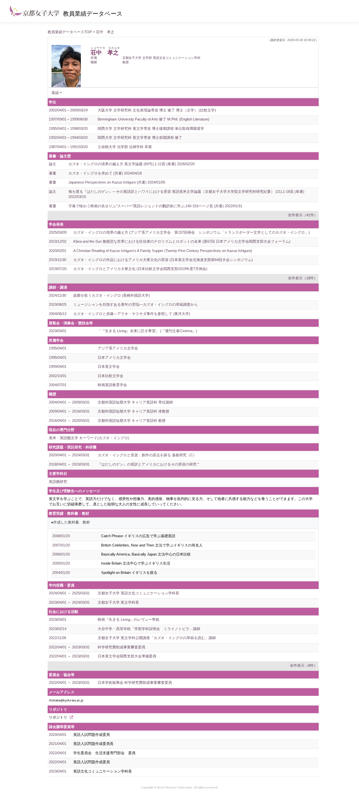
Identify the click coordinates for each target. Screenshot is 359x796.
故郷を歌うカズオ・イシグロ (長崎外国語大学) (111, 295)
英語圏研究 (58, 482)
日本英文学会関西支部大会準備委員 (127, 656)
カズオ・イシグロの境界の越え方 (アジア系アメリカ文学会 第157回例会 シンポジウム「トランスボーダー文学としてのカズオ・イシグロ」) (191, 232)
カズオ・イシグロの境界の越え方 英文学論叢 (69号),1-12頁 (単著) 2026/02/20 (131, 164)
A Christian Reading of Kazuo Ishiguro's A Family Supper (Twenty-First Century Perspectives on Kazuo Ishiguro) (162, 251)
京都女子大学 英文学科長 (118, 602)
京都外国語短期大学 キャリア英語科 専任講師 (135, 402)
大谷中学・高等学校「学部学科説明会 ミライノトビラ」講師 (149, 629)
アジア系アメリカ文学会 (118, 348)
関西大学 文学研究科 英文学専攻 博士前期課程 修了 (140, 137)
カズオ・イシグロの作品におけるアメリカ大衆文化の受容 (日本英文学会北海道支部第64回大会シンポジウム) (163, 260)
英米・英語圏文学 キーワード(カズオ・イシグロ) (89, 438)
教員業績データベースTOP (70, 32)
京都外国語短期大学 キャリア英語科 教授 (132, 420)
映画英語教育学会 (112, 385)
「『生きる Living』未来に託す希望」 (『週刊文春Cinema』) (147, 331)
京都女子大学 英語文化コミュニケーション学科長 (138, 593)
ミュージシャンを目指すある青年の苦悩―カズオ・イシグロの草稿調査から (135, 304)
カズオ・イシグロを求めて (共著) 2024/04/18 (105, 173)
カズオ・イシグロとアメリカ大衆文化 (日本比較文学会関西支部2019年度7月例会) (140, 269)
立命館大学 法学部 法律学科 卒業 (125, 147)
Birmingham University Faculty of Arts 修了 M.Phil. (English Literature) (153, 119)
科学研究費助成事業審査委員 (121, 647)
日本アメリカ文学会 (114, 357)
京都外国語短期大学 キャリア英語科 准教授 (133, 411)
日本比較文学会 (110, 376)
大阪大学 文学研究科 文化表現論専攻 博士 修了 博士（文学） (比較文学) (157, 110)
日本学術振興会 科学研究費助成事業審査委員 (135, 682)
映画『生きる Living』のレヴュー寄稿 (128, 619)
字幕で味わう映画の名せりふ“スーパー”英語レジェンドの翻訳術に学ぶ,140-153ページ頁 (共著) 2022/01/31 (155, 206)
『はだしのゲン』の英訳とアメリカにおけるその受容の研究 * (148, 464)
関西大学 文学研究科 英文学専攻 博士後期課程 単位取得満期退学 (151, 128)
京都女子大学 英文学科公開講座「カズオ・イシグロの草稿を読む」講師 (157, 638)
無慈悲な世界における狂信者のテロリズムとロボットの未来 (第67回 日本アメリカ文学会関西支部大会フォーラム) (181, 241)
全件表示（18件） (302, 278)
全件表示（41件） (302, 215)
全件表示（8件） (303, 665)
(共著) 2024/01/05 (116, 182)
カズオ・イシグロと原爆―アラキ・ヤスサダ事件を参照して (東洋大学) (131, 314)
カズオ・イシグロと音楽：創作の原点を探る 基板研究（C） (147, 455)
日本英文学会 (109, 366)
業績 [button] (55, 93)
